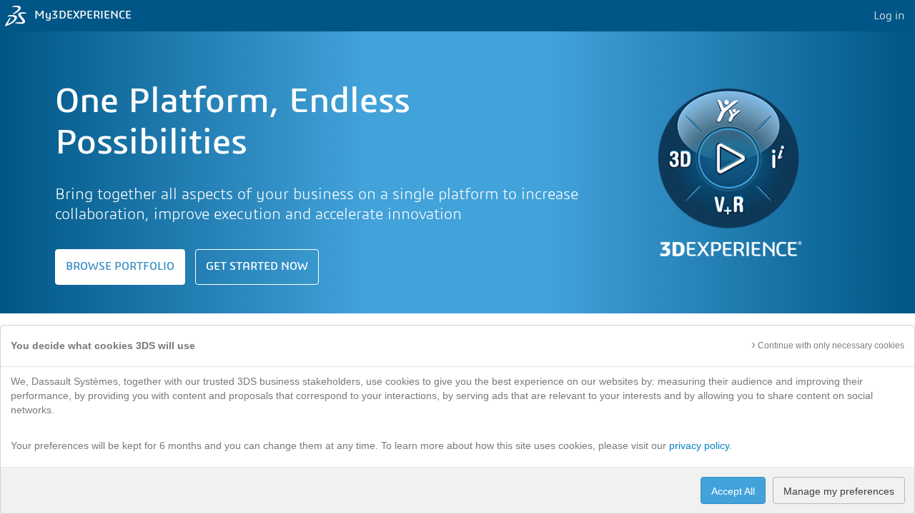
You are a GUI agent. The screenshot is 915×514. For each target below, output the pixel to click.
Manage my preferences (838, 491)
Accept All (733, 491)
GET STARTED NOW (257, 266)
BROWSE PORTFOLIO (120, 266)
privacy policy (699, 445)
